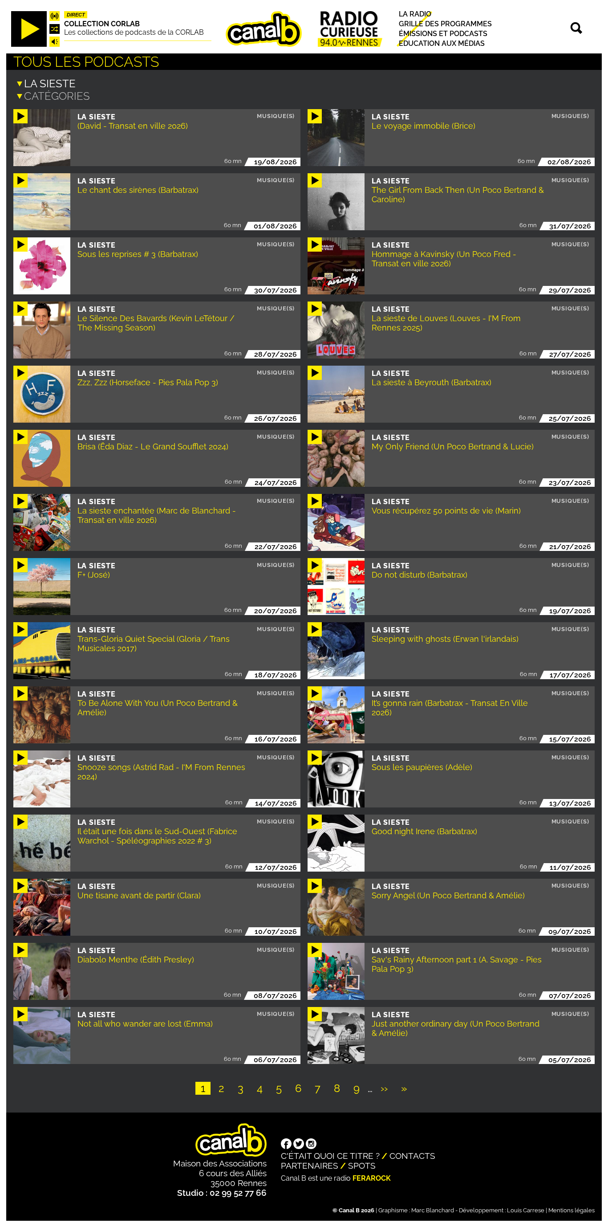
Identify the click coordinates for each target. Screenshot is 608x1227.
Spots (362, 1165)
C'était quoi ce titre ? (330, 1156)
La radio (415, 14)
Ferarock (372, 1178)
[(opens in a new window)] (286, 1144)
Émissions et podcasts (443, 33)
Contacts (412, 1156)
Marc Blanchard (432, 1210)
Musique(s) (276, 116)
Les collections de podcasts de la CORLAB (134, 32)
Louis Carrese (525, 1210)
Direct (76, 14)
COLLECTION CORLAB (102, 24)
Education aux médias (442, 44)
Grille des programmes (445, 24)
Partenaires (309, 1165)
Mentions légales (571, 1210)
